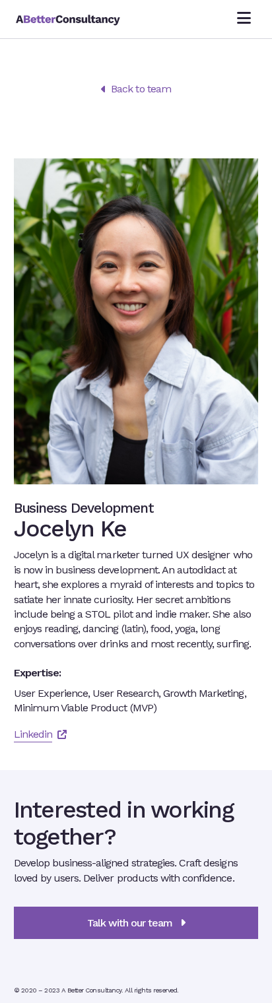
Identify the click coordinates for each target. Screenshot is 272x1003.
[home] (90, 19)
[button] (244, 19)
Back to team (136, 88)
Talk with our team (136, 923)
